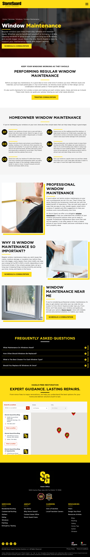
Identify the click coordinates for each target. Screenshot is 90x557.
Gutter (73, 529)
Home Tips (75, 526)
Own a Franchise (52, 508)
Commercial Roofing (9, 511)
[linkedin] (11, 543)
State (34, 405)
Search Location (10, 405)
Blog (73, 518)
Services (11, 19)
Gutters (4, 514)
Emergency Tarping (9, 526)
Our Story (27, 508)
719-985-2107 (11, 423)
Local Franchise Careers (54, 511)
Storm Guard (66, 310)
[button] (59, 430)
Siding (4, 517)
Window (74, 531)
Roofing (74, 521)
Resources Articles (74, 514)
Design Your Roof (74, 511)
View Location (11, 428)
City (52, 405)
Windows (19, 19)
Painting (5, 523)
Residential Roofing (9, 508)
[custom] (3, 543)
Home (4, 19)
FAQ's (70, 508)
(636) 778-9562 (12, 439)
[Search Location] (28, 408)
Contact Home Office (31, 514)
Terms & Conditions (82, 549)
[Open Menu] (86, 4)
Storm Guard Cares (31, 517)
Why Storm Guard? (31, 511)
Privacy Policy (71, 549)
